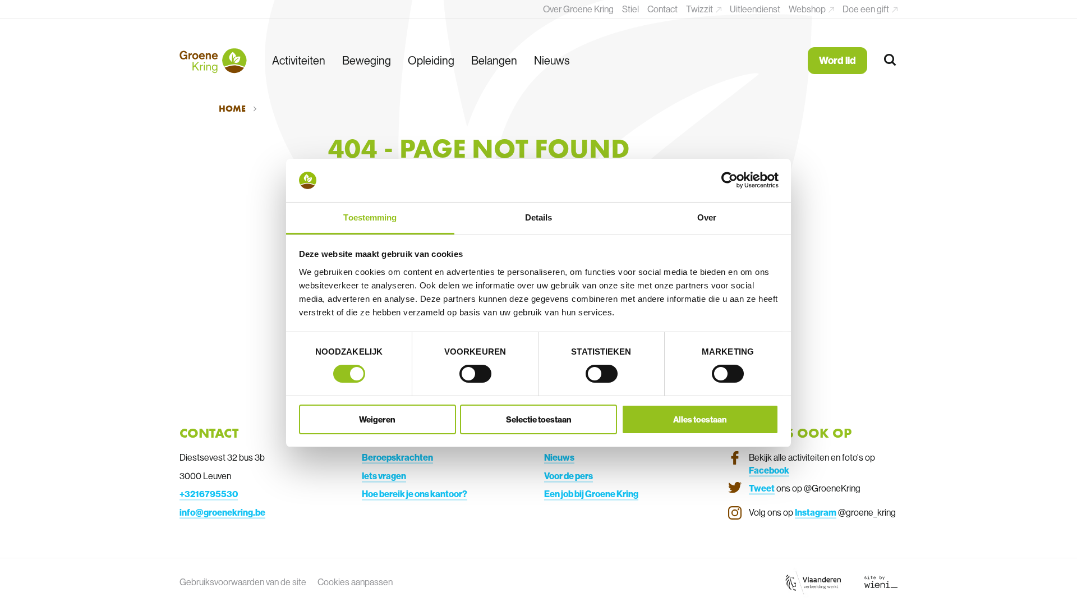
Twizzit (700, 9)
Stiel (630, 9)
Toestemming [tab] (370, 217)
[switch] (475, 374)
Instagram (815, 512)
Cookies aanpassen (355, 581)
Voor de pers (568, 475)
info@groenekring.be (222, 512)
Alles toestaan (700, 419)
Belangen (494, 60)
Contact (662, 9)
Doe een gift (867, 9)
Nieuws (552, 60)
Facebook (769, 470)
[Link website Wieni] (881, 582)
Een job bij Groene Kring (591, 493)
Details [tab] (539, 217)
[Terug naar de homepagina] (213, 60)
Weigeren (377, 419)
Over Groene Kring (578, 9)
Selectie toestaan (539, 419)
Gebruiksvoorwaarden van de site (243, 581)
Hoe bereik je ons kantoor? (414, 493)
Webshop (808, 9)
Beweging (366, 60)
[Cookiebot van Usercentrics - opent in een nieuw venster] (729, 180)
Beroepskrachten (397, 457)
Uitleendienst (755, 9)
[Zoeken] (891, 60)
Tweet (762, 488)
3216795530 (211, 493)
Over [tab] (706, 217)
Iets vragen (384, 475)
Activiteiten (298, 60)
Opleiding (431, 60)
